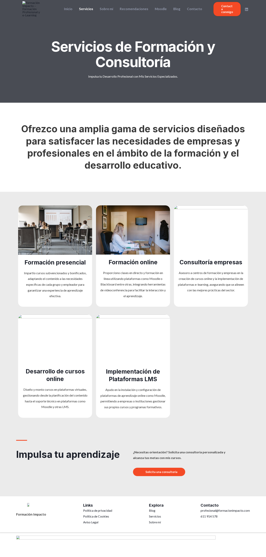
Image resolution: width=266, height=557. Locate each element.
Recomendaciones (134, 9)
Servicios (86, 9)
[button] (227, 9)
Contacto (194, 9)
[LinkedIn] (246, 9)
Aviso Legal (90, 522)
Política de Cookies (96, 516)
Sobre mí (106, 9)
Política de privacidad (97, 510)
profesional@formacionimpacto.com (225, 510)
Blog (176, 9)
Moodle (161, 9)
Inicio (68, 9)
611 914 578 (209, 516)
